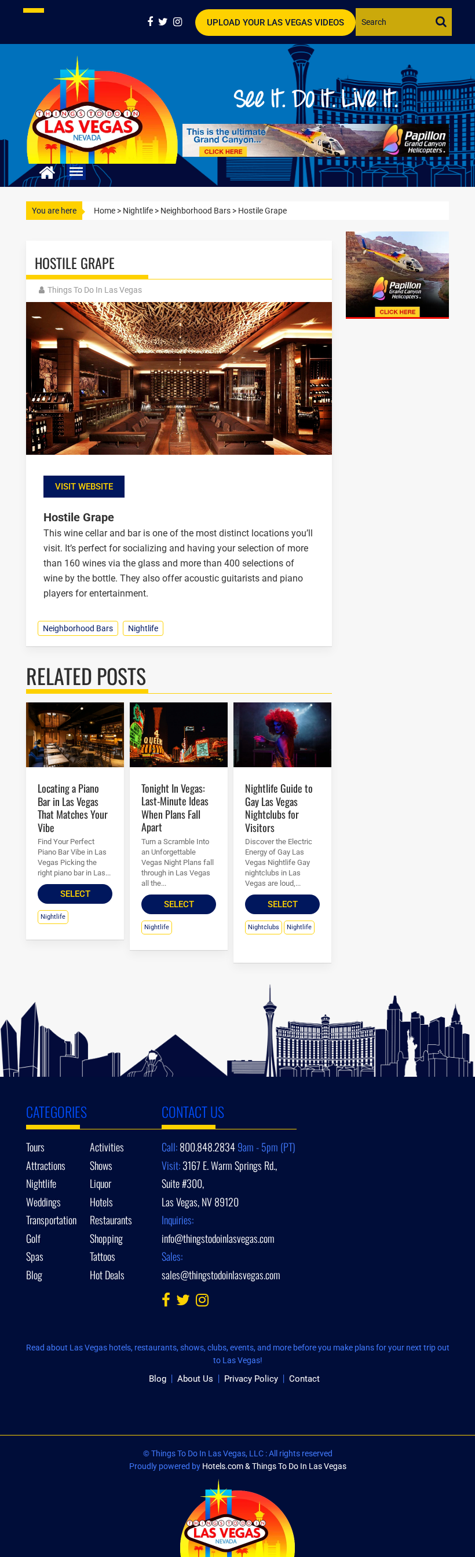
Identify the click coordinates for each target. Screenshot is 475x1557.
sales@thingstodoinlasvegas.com (221, 1274)
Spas (34, 1256)
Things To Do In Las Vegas (95, 290)
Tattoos (102, 1256)
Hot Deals (107, 1274)
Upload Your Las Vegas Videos (275, 22)
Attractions (45, 1165)
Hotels (101, 1201)
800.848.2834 (207, 1146)
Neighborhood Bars (195, 210)
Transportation (51, 1219)
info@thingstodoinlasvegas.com (218, 1238)
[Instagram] (179, 22)
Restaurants (111, 1219)
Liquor (100, 1183)
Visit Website (84, 486)
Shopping (106, 1238)
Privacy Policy (251, 1379)
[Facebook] (152, 22)
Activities (107, 1146)
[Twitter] (165, 22)
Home (104, 210)
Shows (101, 1165)
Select (75, 894)
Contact (304, 1379)
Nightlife (138, 210)
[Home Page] (47, 171)
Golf (33, 1238)
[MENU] (76, 172)
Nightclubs (263, 927)
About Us (195, 1379)
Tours (35, 1146)
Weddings (43, 1201)
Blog (34, 1274)
